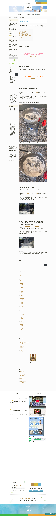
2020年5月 (12, 125)
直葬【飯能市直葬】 (22, 32)
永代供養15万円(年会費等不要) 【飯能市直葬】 (26, 35)
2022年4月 (12, 112)
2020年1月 (11, 129)
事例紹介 (11, 82)
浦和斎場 (12, 155)
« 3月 (27, 0)
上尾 (9, 148)
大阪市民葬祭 (22, 377)
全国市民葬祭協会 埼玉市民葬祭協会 (28, 6)
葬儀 (11, 70)
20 (12, 63)
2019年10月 (12, 132)
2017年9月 (21, 324)
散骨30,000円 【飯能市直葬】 (23, 34)
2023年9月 (12, 108)
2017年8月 (21, 325)
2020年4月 (12, 126)
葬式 (11, 71)
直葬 (11, 69)
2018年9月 (11, 136)
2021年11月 (21, 295)
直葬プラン (33, 78)
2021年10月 (22, 296)
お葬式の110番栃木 (23, 379)
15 (14, 62)
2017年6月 (21, 328)
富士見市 (13, 153)
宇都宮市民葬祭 (22, 374)
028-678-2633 (36, 92)
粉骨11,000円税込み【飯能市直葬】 (24, 33)
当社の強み (12, 83)
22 (14, 63)
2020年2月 (12, 128)
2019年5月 (11, 134)
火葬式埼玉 (14, 156)
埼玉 (10, 150)
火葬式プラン (33, 56)
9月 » (29, 0)
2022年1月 (21, 292)
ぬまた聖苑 (10, 147)
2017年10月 (12, 138)
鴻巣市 (13, 160)
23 (15, 63)
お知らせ (11, 66)
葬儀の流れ (12, 85)
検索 (9, 72)
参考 (20, 39)
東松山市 (12, 154)
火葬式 (10, 156)
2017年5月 (21, 329)
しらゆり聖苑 (14, 146)
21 (13, 63)
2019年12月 (12, 130)
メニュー (20, 38)
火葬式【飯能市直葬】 (22, 31)
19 (10, 63)
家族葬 (11, 67)
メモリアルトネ (15, 147)
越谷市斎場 (10, 160)
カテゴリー (21, 37)
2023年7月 (12, 110)
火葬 (11, 68)
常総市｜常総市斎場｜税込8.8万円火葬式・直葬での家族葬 (13, 101)
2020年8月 (12, 122)
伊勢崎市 (12, 148)
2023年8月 (12, 109)
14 (13, 62)
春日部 (9, 154)
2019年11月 (12, 131)
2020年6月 (12, 124)
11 (9, 62)
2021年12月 (22, 294)
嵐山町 (14, 153)
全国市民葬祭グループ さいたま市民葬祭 (28, 509)
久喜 (10, 148)
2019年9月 (11, 133)
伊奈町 (13, 148)
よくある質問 (12, 81)
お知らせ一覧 (18, 418)
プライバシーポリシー (13, 80)
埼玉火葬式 (13, 150)
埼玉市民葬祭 (22, 371)
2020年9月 (12, 121)
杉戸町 (11, 154)
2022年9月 (12, 111)
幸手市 (16, 153)
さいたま (11, 146)
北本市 (16, 148)
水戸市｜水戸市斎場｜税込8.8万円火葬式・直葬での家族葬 (13, 88)
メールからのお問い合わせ (36, 490)
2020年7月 (12, 123)
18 (9, 63)
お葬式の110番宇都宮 (23, 381)
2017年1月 (11, 145)
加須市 (15, 148)
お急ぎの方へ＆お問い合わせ (24, 342)
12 (10, 62)
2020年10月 (12, 120)
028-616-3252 (37, 226)
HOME (11, 76)
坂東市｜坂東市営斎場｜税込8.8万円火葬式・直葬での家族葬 (13, 95)
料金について (12, 84)
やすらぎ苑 (12, 147)
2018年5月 (11, 137)
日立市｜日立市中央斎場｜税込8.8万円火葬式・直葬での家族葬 (13, 98)
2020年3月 (12, 127)
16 (15, 62)
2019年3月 (11, 135)
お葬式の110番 (22, 378)
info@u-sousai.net (26, 92)
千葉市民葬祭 (22, 375)
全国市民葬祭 (22, 382)
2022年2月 (21, 291)
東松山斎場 (15, 154)
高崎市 (11, 160)
